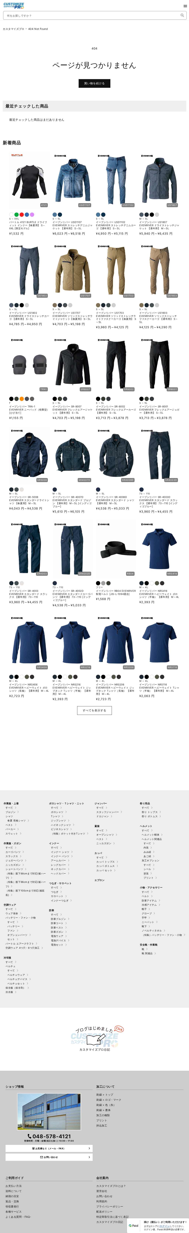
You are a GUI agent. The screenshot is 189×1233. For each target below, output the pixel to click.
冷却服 (7, 957)
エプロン (99, 880)
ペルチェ (11, 966)
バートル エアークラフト (20, 943)
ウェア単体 (12, 913)
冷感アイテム (149, 904)
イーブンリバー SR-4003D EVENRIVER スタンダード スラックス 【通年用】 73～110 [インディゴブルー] (158, 502)
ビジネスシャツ (59, 829)
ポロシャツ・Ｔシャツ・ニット (66, 803)
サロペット (57, 896)
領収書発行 (12, 1206)
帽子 (144, 908)
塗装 (146, 873)
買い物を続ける (94, 83)
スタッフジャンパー (107, 812)
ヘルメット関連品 (152, 839)
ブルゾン (11, 812)
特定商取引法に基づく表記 (112, 1216)
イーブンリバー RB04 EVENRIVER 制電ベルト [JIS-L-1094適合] (116, 592)
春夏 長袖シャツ (16, 820)
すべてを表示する (94, 710)
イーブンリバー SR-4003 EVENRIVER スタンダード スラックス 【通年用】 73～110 (28, 594)
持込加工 (101, 1125)
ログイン (164, 1225)
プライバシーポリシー (109, 1206)
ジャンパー (100, 803)
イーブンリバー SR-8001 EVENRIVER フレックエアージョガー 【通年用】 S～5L (159, 409)
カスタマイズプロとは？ (111, 1185)
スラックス (12, 856)
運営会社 (101, 1191)
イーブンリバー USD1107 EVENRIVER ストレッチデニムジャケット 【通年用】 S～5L (73, 225)
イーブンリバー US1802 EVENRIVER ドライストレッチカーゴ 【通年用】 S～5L (29, 316)
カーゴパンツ (13, 851)
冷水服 (9, 991)
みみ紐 (147, 851)
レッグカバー (58, 864)
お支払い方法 (14, 1185)
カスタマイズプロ (13, 28)
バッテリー (13, 926)
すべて (9, 807)
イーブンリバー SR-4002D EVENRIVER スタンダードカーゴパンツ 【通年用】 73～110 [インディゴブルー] (73, 595)
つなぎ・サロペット (60, 883)
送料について (14, 1191)
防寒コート (57, 923)
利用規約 (101, 1201)
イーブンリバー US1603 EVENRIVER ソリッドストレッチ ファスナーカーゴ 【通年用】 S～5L (158, 317)
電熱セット (57, 944)
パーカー (11, 829)
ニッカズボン (13, 864)
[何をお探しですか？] (182, 15)
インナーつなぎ (59, 900)
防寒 (51, 910)
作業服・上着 (11, 803)
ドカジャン (102, 816)
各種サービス (14, 1211)
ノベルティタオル (152, 930)
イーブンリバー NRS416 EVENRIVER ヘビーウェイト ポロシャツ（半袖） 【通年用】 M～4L (159, 594)
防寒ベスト (57, 927)
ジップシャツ (58, 820)
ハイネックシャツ (61, 824)
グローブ (147, 913)
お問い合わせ (104, 1196)
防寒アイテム (149, 900)
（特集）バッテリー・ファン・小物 (162, 934)
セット (11, 939)
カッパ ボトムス (105, 865)
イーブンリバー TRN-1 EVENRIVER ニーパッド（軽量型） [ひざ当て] (29, 409)
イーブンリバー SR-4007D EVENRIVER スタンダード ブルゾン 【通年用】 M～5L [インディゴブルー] (72, 502)
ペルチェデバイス (17, 979)
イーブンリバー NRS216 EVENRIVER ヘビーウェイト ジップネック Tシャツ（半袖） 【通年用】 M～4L (72, 689)
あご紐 (147, 856)
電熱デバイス (58, 940)
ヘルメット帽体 (150, 834)
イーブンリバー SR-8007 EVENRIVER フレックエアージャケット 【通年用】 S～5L (73, 409)
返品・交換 (12, 1201)
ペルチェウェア (16, 974)
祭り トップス (150, 812)
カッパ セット (104, 870)
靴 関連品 (147, 953)
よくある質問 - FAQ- (18, 1216)
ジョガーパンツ (14, 860)
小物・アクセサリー (151, 887)
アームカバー (58, 860)
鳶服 (96, 826)
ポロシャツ (57, 812)
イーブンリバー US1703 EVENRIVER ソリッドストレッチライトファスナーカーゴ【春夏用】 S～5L (116, 317)
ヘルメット (146, 826)
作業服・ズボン (12, 843)
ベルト (145, 896)
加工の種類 (103, 1115)
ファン (11, 930)
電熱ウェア (57, 936)
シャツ (9, 816)
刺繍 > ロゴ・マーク (108, 1099)
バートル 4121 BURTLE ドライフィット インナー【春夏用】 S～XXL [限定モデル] (28, 225)
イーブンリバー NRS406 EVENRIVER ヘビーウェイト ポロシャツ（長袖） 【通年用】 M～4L (29, 687)
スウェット (12, 833)
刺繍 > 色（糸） (106, 1104)
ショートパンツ (14, 869)
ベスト (9, 824)
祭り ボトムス (150, 816)
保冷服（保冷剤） (16, 987)
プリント (149, 877)
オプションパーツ (17, 934)
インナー (54, 843)
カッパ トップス (105, 861)
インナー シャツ (60, 851)
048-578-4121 (51, 1136)
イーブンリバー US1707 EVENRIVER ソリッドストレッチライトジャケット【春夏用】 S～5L (73, 316)
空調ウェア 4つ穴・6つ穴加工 (23, 947)
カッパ (98, 853)
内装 (146, 847)
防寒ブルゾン (58, 918)
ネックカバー (58, 869)
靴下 (144, 926)
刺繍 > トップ (104, 1094)
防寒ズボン (57, 931)
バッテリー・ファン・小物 (21, 917)
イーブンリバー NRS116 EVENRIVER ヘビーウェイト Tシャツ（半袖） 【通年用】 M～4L (159, 687)
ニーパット (148, 922)
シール (147, 869)
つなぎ (55, 891)
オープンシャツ (105, 834)
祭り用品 (145, 803)
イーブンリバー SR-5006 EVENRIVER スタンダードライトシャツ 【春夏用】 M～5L (29, 500)
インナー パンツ (60, 856)
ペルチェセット (16, 983)
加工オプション (150, 860)
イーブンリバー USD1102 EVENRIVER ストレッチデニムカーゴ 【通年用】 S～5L (116, 225)
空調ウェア (10, 904)
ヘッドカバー (58, 873)
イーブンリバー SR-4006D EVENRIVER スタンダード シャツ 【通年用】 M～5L (115, 500)
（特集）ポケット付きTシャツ (68, 833)
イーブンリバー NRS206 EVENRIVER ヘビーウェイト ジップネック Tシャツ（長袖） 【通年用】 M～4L (115, 689)
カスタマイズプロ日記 (109, 1221)
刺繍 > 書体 (103, 1110)
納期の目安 (12, 1196)
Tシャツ (55, 816)
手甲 (144, 917)
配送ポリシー (104, 1211)
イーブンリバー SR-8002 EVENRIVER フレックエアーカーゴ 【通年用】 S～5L (116, 409)
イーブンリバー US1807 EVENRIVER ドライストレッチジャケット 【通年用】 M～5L (159, 225)
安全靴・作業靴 (148, 944)
